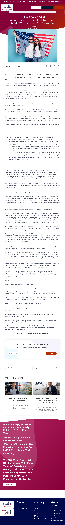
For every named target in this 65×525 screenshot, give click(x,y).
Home (6, 11)
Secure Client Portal (22, 508)
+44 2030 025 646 (58, 513)
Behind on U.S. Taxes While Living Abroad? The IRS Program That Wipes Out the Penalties (47, 400)
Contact (36, 513)
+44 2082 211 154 (59, 512)
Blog (53, 11)
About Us (12, 11)
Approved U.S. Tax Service (17, 461)
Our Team (36, 512)
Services (20, 11)
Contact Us (60, 11)
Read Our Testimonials (40, 518)
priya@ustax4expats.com (57, 520)
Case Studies (28, 11)
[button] (36, 7)
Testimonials (45, 11)
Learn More (54, 2)
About (35, 510)
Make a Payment (21, 507)
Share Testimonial (38, 516)
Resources (37, 11)
